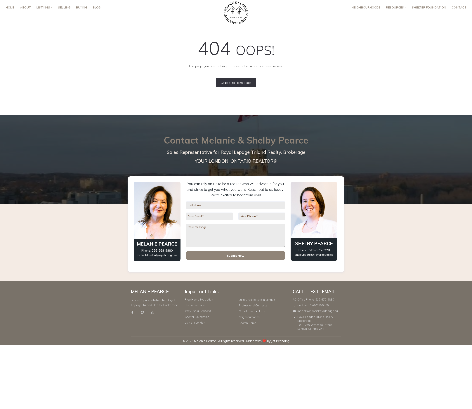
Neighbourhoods (365, 7)
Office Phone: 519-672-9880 (315, 299)
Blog (96, 7)
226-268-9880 (162, 250)
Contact (459, 7)
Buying (81, 7)
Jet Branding (280, 341)
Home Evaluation (195, 305)
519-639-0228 (319, 250)
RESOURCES (395, 7)
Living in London (195, 322)
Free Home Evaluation (199, 299)
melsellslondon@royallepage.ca (157, 255)
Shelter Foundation (429, 7)
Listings (43, 7)
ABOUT (25, 7)
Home (10, 7)
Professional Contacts (253, 305)
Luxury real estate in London (257, 299)
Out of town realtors (252, 311)
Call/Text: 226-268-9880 (313, 305)
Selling (64, 7)
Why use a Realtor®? (198, 311)
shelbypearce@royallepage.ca (314, 254)
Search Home (247, 323)
